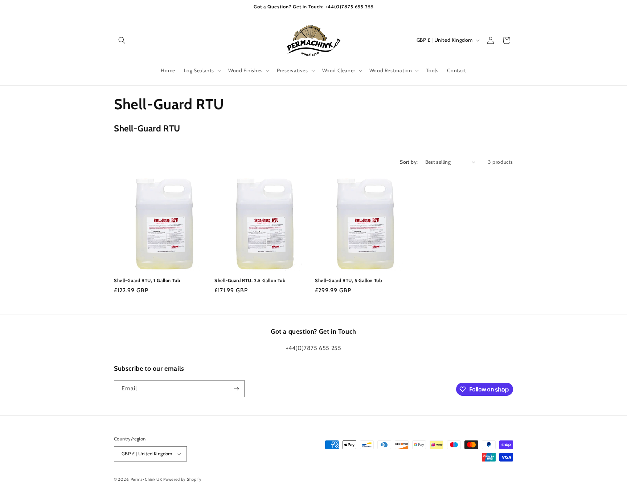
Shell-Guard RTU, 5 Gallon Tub (348, 280)
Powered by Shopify (182, 479)
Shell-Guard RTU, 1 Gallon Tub (147, 280)
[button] (122, 40)
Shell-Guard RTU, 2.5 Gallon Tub (250, 280)
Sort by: (409, 162)
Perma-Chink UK (146, 479)
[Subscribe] (236, 388)
